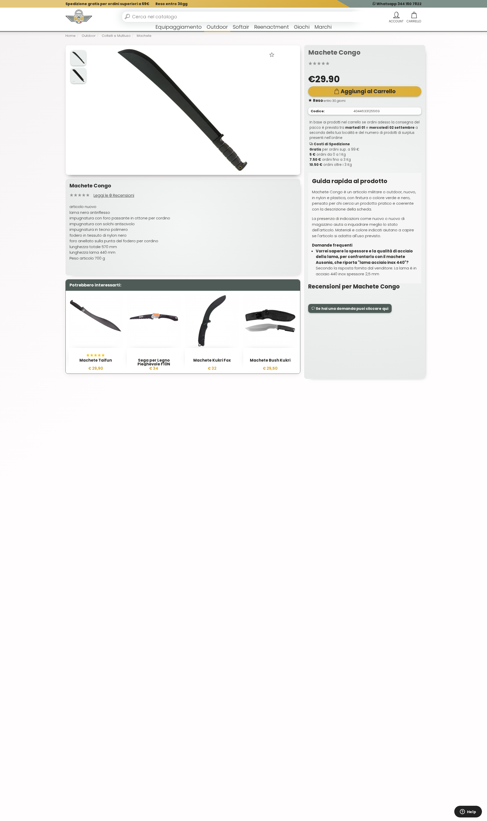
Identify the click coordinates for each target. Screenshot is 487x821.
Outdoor (217, 26)
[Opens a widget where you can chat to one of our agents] (468, 812)
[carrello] (414, 15)
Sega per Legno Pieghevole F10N (153, 362)
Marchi (323, 26)
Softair (241, 26)
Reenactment (271, 26)
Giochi (301, 26)
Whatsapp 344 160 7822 (399, 3)
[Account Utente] (396, 15)
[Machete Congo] (182, 109)
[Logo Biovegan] (78, 16)
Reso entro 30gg (171, 3)
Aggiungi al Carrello (368, 91)
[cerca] (127, 16)
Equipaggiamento (178, 26)
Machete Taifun (95, 360)
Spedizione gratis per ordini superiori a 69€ (107, 3)
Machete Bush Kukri (270, 360)
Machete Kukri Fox (212, 360)
